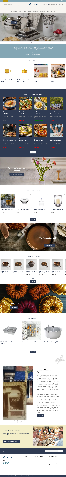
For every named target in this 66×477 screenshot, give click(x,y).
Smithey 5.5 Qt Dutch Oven (31, 272)
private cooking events (23, 433)
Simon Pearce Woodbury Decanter (40, 210)
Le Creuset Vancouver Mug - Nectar (41, 80)
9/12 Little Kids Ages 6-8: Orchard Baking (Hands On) (56, 140)
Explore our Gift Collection (16, 174)
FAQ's (35, 467)
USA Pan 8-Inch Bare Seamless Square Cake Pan (10, 342)
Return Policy (36, 465)
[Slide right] (35, 87)
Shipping (35, 463)
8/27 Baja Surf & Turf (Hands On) (24, 112)
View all (33, 152)
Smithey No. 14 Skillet (56, 272)
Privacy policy (42, 476)
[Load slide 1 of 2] (32, 312)
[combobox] (9, 4)
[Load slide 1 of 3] (30, 42)
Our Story (35, 459)
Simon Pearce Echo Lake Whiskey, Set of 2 (7, 210)
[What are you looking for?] (17, 4)
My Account (36, 461)
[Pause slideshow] (38, 43)
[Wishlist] (57, 4)
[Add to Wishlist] (13, 65)
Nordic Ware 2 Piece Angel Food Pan (53, 342)
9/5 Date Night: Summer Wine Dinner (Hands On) (9, 139)
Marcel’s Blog (20, 459)
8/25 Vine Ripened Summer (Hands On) (9, 112)
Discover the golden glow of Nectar (15, 35)
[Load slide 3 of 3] (33, 42)
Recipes (19, 463)
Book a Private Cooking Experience (11, 441)
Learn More (40, 415)
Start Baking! (14, 307)
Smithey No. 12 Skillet (4, 272)
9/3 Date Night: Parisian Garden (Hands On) (56, 112)
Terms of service (49, 476)
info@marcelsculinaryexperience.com (57, 464)
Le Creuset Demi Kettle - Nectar (57, 80)
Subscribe (60, 450)
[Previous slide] (28, 43)
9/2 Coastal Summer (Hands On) (39, 112)
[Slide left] (31, 87)
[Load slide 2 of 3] (31, 42)
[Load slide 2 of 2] (34, 312)
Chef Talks (20, 461)
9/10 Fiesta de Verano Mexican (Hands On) (24, 139)
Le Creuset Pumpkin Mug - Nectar (7, 80)
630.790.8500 (53, 462)
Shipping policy (55, 476)
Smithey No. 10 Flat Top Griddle (44, 272)
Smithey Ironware (49, 245)
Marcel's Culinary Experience (20, 475)
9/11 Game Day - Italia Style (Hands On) (39, 139)
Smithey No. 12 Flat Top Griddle (18, 272)
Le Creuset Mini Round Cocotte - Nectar (23, 80)
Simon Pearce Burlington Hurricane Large (57, 210)
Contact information (35, 476)
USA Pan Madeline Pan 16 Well (29, 342)
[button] (18, 8)
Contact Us (36, 469)
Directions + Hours (11, 0)
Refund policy (28, 476)
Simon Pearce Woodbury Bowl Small (23, 210)
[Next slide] (36, 43)
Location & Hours (37, 471)
